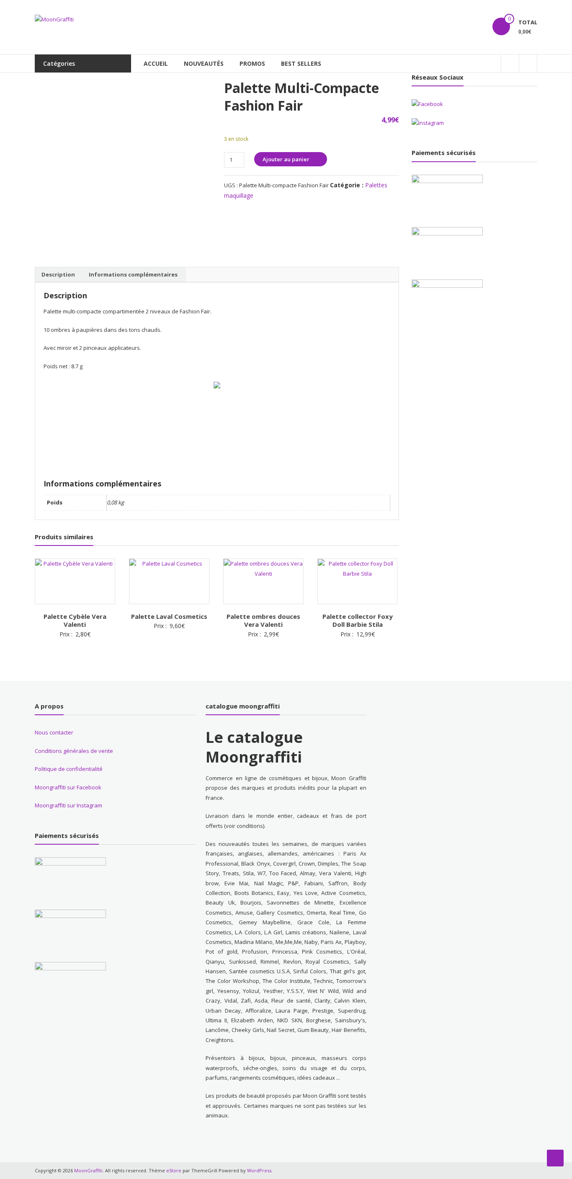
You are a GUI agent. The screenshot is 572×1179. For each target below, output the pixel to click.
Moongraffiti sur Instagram (68, 805)
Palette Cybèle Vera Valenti (75, 620)
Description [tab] (58, 274)
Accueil (156, 63)
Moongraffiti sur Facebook (68, 787)
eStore (173, 1170)
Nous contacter (54, 732)
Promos (252, 63)
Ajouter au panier (286, 159)
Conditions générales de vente (74, 751)
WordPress (259, 1170)
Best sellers (301, 63)
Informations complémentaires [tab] (133, 274)
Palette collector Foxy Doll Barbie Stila (357, 620)
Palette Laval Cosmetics (169, 616)
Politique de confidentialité (69, 769)
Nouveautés (204, 63)
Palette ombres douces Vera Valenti (263, 620)
